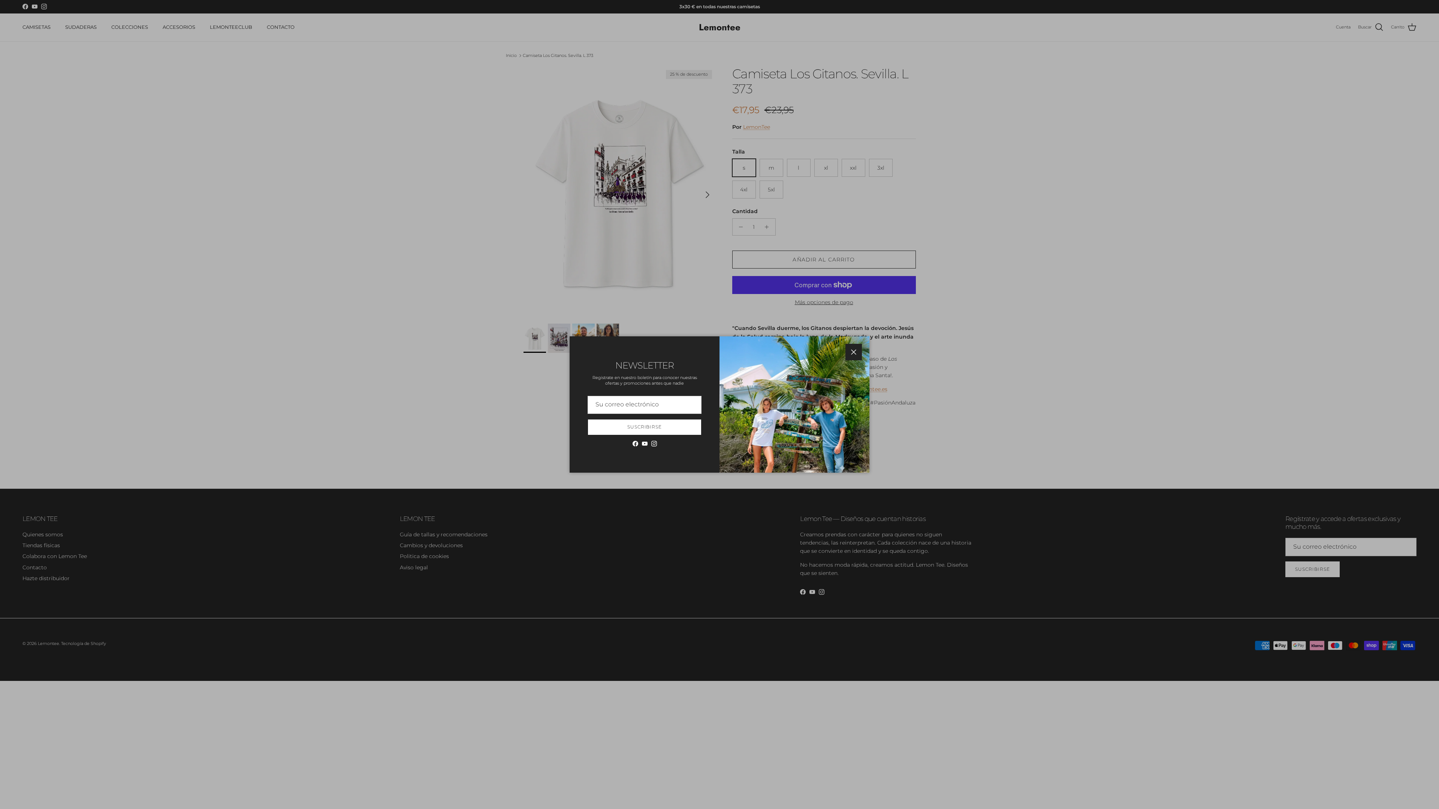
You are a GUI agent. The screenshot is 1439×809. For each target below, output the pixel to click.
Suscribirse (644, 427)
